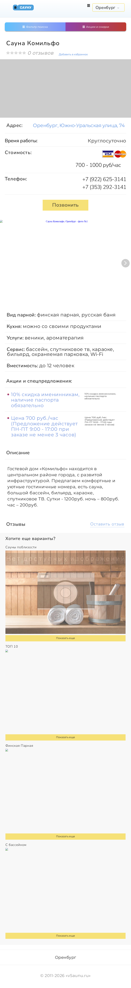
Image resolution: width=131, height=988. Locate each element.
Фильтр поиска (36, 26)
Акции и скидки (97, 26)
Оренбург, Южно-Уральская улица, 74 (79, 125)
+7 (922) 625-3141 (104, 179)
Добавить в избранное (73, 54)
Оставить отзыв (107, 524)
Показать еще (65, 638)
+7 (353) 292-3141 (104, 187)
